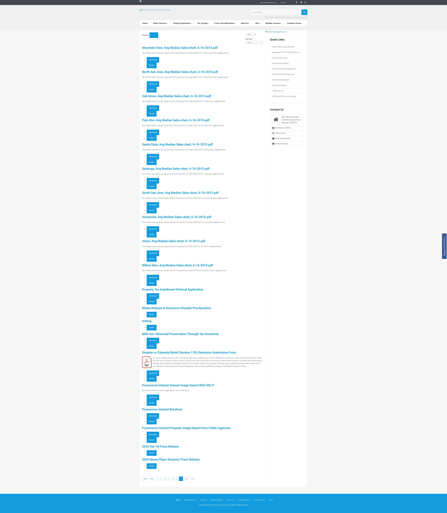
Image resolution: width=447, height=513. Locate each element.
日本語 (282, 17)
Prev (152, 479)
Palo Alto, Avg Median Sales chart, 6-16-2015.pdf (176, 120)
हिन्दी (271, 17)
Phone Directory (281, 143)
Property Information (181, 23)
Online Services (159, 23)
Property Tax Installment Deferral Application (172, 289)
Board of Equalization (281, 79)
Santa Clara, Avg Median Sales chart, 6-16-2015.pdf (177, 144)
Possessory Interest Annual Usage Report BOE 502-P (178, 385)
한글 (276, 17)
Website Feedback (217, 500)
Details (151, 65)
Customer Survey (294, 23)
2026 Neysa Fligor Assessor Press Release (171, 459)
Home (145, 23)
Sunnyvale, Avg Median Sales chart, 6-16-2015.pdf (176, 217)
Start (145, 479)
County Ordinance (279, 85)
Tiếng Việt (304, 17)
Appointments (444, 246)
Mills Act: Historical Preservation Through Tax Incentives (180, 334)
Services (283, 2)
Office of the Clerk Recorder (283, 74)
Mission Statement (190, 500)
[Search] (304, 12)
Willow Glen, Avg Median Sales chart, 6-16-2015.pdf (177, 265)
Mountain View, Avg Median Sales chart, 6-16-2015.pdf (180, 48)
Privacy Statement (244, 500)
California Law (278, 91)
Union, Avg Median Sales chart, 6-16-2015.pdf (173, 241)
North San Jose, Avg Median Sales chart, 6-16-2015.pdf (180, 72)
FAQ (257, 23)
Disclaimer (230, 500)
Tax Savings (202, 23)
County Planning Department (284, 69)
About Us (244, 23)
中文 (267, 17)
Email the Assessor (282, 138)
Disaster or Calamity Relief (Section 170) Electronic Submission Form (189, 352)
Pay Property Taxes (279, 58)
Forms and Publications (224, 23)
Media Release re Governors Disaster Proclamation (176, 308)
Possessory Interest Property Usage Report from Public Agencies (186, 428)
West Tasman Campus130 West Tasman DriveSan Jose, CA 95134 (291, 120)
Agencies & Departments (268, 2)
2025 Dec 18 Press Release (160, 446)
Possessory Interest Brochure (162, 409)
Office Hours (280, 133)
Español (296, 17)
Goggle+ (305, 2)
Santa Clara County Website (283, 47)
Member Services (273, 23)
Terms (271, 500)
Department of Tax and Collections (286, 52)
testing (147, 321)
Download (153, 59)
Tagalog (288, 17)
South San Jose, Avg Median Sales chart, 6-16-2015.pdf (180, 193)
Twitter (301, 2)
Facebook (297, 2)
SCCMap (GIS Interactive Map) (284, 96)
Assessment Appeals (280, 63)
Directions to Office (283, 128)
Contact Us (203, 500)
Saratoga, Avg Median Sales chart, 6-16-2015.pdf (175, 168)
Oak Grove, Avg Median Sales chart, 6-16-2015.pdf (176, 96)
